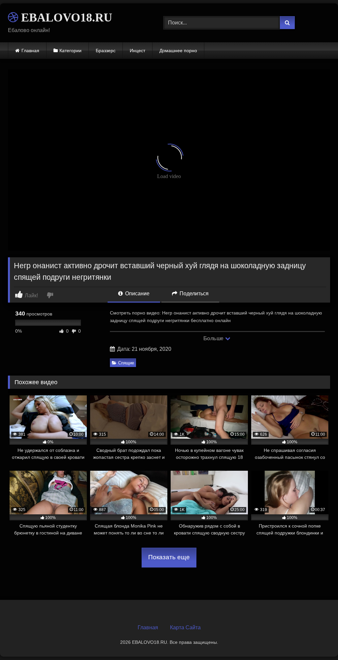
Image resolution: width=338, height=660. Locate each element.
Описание (137, 293)
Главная (30, 50)
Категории (70, 50)
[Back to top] (317, 640)
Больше (214, 338)
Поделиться (193, 293)
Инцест (137, 50)
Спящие (126, 362)
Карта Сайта (185, 627)
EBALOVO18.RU (65, 17)
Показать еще (169, 557)
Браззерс (106, 50)
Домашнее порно (178, 50)
